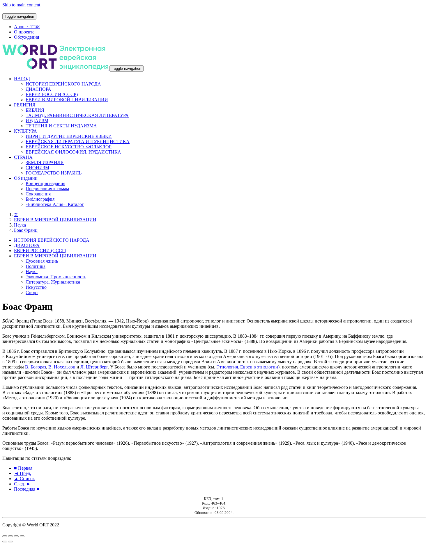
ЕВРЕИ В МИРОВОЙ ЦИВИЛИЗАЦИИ (67, 99)
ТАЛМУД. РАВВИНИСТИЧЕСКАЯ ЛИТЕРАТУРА (77, 115)
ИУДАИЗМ (37, 120)
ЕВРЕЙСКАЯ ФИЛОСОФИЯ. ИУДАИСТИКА (73, 151)
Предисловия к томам (47, 188)
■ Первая (23, 468)
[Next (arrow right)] (10, 541)
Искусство (36, 287)
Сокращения (38, 193)
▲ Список (24, 478)
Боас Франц (26, 230)
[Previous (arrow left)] (4, 541)
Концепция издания (45, 183)
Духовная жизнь (42, 261)
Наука (20, 224)
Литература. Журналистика (53, 281)
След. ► (22, 483)
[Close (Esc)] (4, 536)
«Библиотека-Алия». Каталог (55, 204)
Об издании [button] (26, 178)
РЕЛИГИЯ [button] (25, 104)
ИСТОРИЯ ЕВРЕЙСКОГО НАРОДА (63, 83)
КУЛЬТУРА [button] (25, 131)
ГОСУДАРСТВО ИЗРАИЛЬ (54, 172)
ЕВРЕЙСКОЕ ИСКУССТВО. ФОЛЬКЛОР (69, 146)
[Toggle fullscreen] (16, 536)
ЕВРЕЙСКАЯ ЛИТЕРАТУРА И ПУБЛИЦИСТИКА (78, 141)
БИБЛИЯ (35, 110)
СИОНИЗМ (37, 167)
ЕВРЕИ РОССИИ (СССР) (52, 94)
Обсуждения (26, 37)
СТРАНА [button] (23, 157)
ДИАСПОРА (38, 89)
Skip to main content (21, 4)
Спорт (32, 292)
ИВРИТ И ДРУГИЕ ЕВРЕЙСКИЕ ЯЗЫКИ (69, 136)
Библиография (40, 199)
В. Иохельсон (61, 366)
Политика (35, 266)
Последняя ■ (26, 489)
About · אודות (27, 26)
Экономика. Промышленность (56, 276)
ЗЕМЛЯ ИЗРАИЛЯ (45, 162)
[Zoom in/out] (22, 536)
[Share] (10, 536)
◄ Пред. (22, 473)
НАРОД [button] (22, 78)
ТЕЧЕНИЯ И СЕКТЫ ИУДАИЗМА (61, 125)
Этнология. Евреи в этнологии (247, 366)
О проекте (24, 31)
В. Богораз (35, 366)
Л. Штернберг (94, 366)
